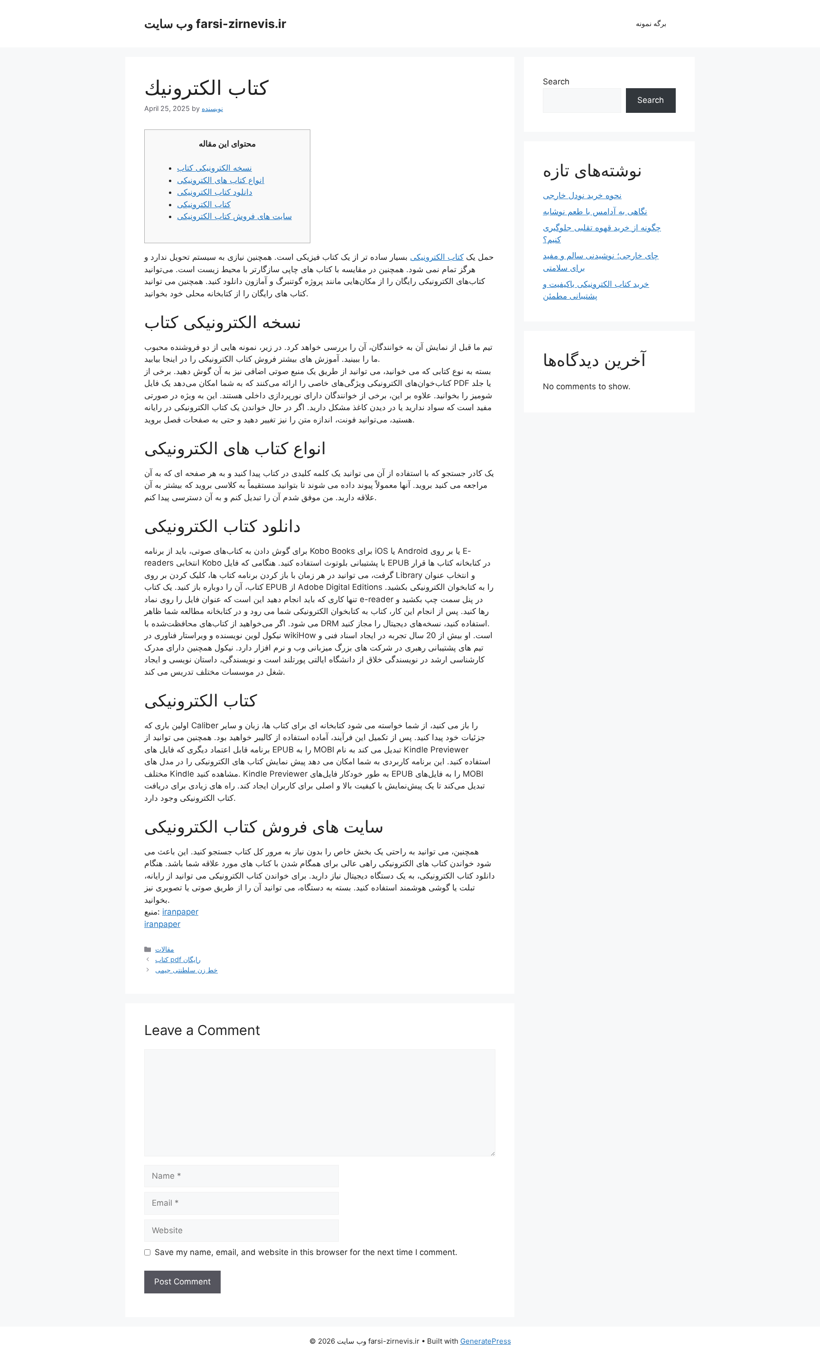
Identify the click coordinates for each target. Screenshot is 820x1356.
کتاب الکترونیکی (204, 204)
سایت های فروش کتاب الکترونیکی (234, 216)
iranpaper (180, 911)
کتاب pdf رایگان (178, 959)
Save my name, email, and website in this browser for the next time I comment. (306, 1252)
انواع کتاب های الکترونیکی (220, 180)
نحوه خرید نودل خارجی (582, 195)
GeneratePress (485, 1341)
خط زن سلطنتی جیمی (186, 970)
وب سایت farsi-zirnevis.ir (215, 24)
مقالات (164, 949)
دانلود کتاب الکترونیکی (214, 192)
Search (556, 81)
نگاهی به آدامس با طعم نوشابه (595, 211)
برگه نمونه (651, 23)
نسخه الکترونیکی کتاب (214, 168)
